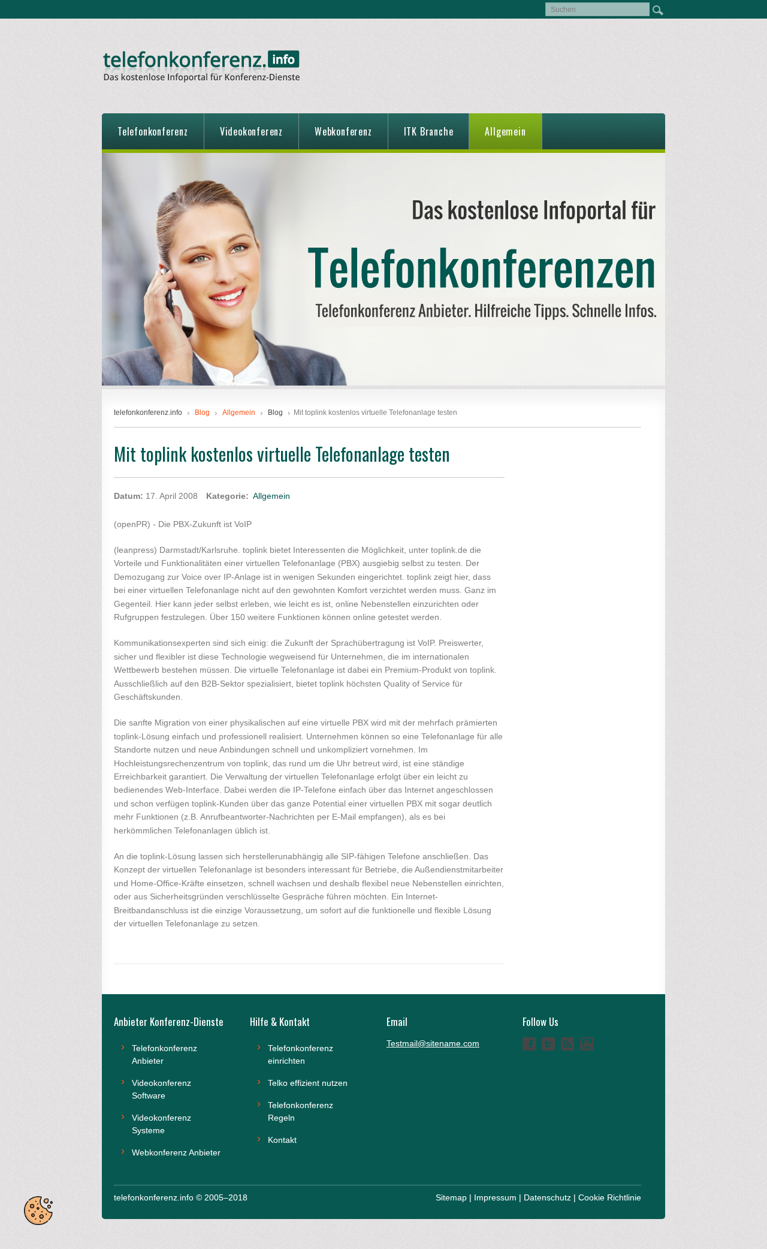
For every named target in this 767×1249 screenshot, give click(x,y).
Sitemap (451, 1197)
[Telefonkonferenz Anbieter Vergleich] (383, 382)
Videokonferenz (251, 131)
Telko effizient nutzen (308, 1083)
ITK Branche (429, 131)
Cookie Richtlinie (609, 1197)
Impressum (495, 1197)
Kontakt (282, 1140)
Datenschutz (547, 1197)
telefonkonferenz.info (148, 412)
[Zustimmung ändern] (38, 1210)
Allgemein (505, 131)
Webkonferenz (343, 131)
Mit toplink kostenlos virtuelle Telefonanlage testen (282, 453)
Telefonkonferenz (152, 131)
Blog (275, 412)
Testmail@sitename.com (432, 1043)
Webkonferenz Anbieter (176, 1152)
